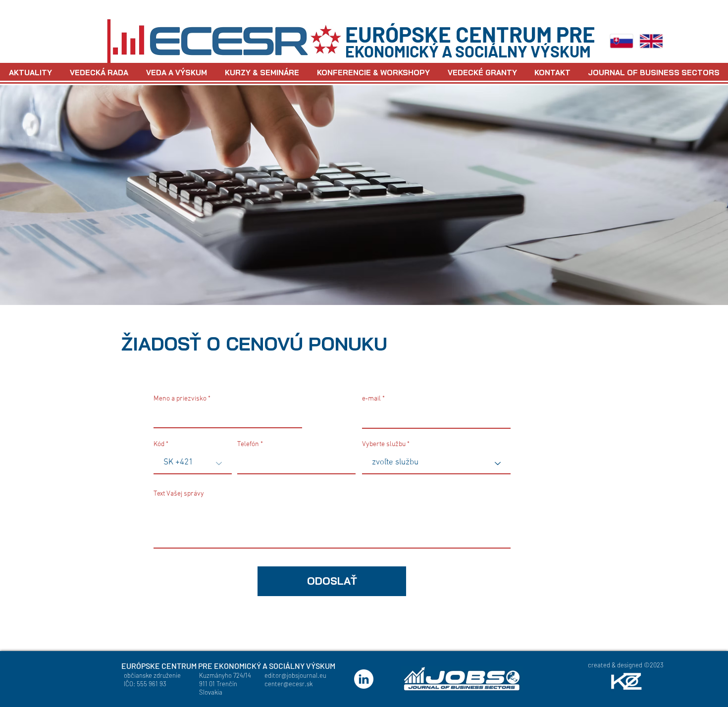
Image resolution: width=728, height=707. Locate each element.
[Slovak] (621, 41)
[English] (651, 41)
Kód (159, 444)
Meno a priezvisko (180, 399)
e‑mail (371, 399)
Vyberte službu (384, 444)
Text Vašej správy (179, 494)
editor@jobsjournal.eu (295, 675)
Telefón (248, 444)
